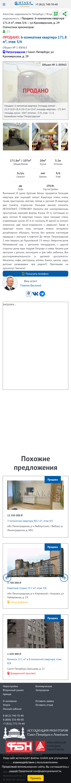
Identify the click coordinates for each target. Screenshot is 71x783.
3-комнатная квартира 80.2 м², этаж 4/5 (30, 520)
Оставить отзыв (44, 705)
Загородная (42, 690)
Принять (35, 778)
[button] (7, 578)
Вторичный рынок (13, 690)
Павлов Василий (30, 285)
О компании (10, 701)
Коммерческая (44, 686)
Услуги (6, 705)
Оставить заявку (45, 701)
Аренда (7, 694)
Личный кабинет (12, 709)
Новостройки (10, 686)
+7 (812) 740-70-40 (47, 4)
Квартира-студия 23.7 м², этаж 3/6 (27, 588)
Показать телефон (37, 273)
